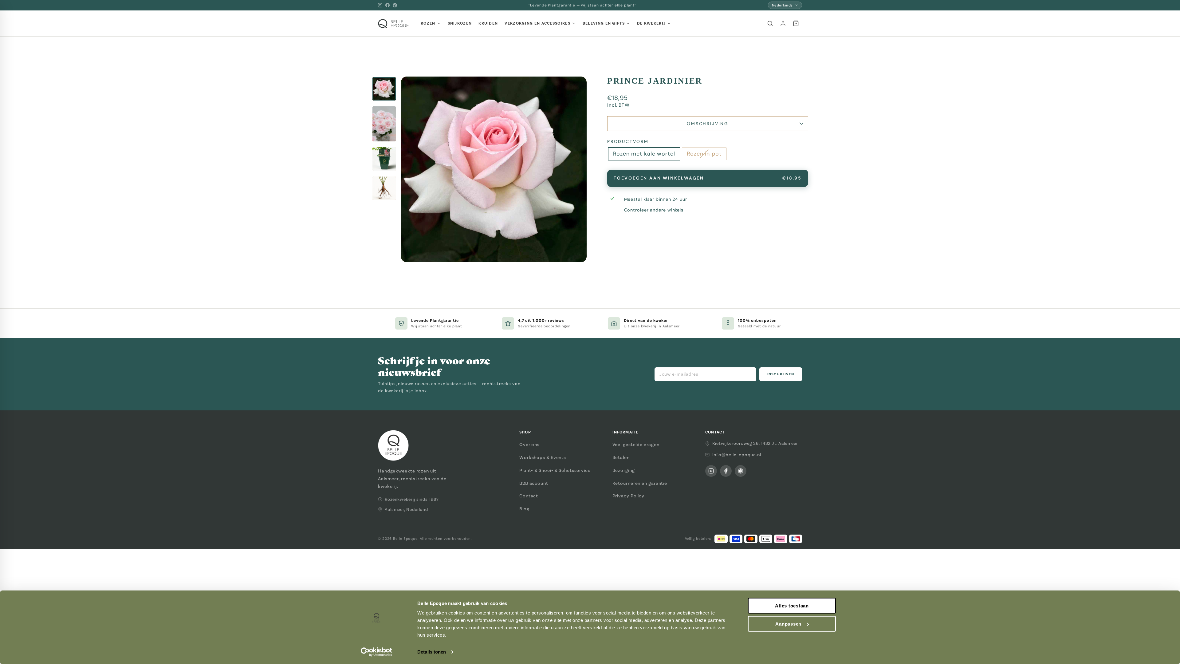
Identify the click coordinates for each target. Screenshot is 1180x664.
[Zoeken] (770, 23)
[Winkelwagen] (796, 23)
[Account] (783, 23)
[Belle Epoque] (393, 23)
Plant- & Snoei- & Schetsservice (555, 470)
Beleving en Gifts (604, 23)
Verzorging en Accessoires (537, 23)
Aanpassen (788, 623)
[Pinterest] (395, 5)
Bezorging (623, 470)
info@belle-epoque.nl (736, 454)
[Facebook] (387, 5)
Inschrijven (780, 374)
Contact (528, 496)
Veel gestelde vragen (635, 444)
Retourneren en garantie (639, 483)
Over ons (529, 444)
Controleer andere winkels (654, 210)
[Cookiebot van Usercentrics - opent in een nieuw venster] (376, 652)
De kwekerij (651, 23)
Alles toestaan (792, 605)
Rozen (428, 23)
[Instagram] (380, 5)
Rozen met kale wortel (644, 153)
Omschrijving (708, 123)
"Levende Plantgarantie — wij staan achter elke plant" (582, 5)
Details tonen (431, 651)
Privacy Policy (628, 496)
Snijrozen (460, 23)
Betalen (621, 457)
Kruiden (488, 23)
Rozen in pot (704, 153)
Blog (524, 509)
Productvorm (628, 141)
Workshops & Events (542, 457)
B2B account (533, 483)
